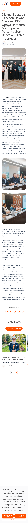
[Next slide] (16, 372)
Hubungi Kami (16, 4)
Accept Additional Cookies (8, 516)
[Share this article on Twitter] (15, 311)
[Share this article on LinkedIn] (23, 311)
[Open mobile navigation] (24, 3)
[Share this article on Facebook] (19, 311)
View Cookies (14, 519)
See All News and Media (14, 329)
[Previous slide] (11, 372)
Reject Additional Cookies (20, 516)
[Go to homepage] (5, 3)
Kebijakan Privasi (8, 507)
